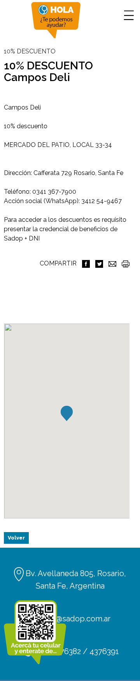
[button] (67, 413)
